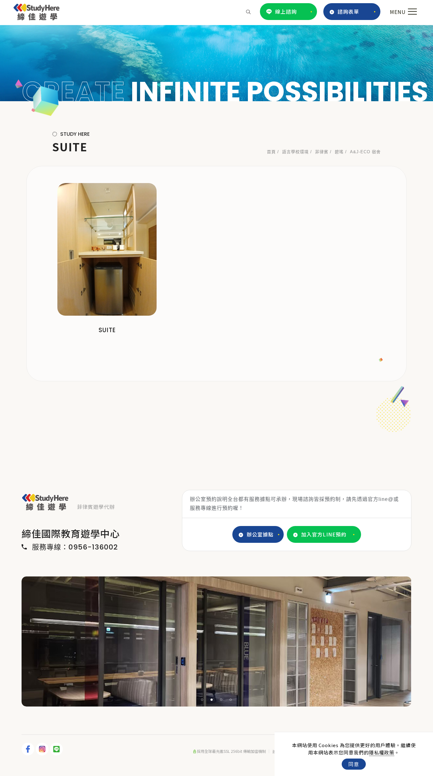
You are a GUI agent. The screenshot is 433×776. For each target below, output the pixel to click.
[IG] (43, 749)
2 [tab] (212, 700)
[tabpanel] (216, 63)
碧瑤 (339, 151)
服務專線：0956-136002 (75, 547)
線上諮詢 (286, 11)
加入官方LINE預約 (323, 534)
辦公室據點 (260, 534)
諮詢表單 (348, 11)
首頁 (271, 151)
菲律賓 (321, 151)
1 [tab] (202, 700)
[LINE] (57, 749)
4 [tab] (231, 700)
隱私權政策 (381, 752)
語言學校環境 (295, 151)
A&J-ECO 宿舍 (365, 151)
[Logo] (36, 11)
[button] (248, 11)
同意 (353, 764)
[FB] (29, 749)
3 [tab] (221, 700)
